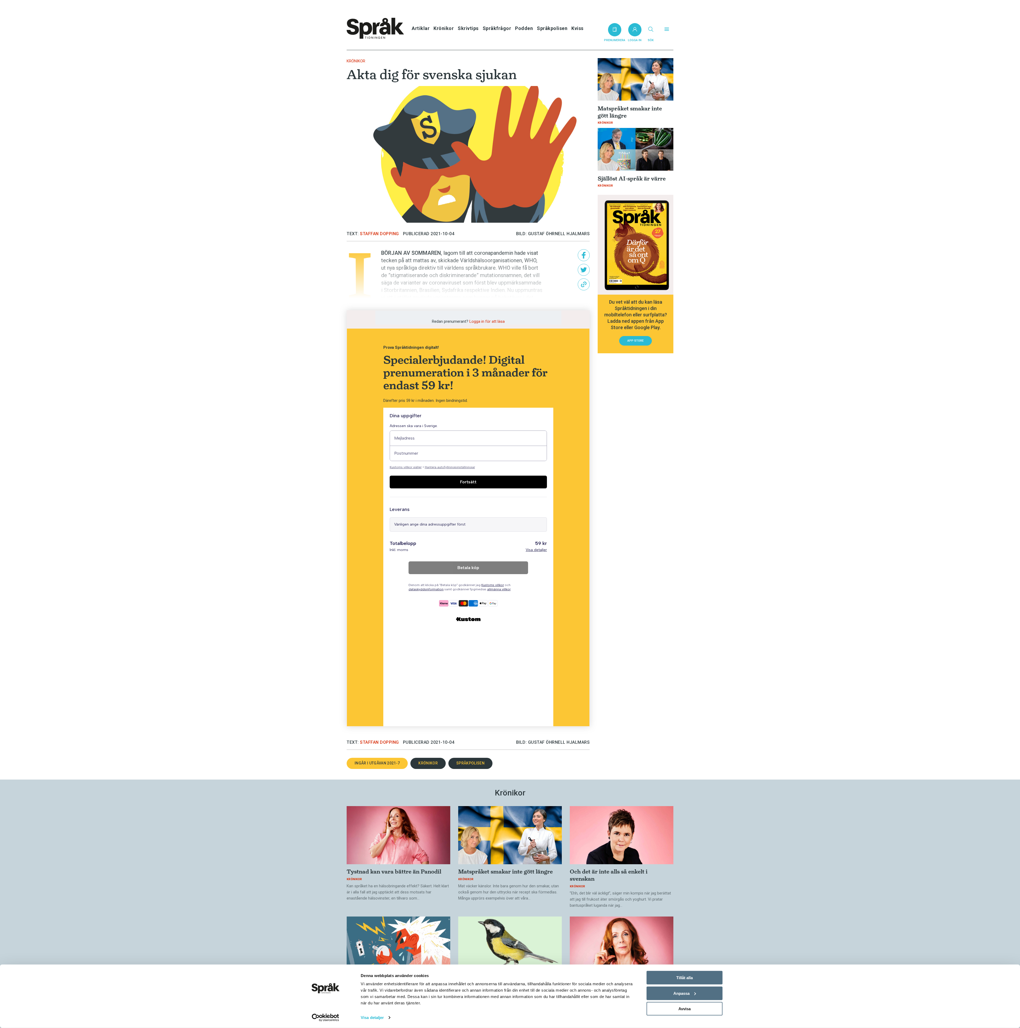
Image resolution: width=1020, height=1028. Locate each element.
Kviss (577, 28)
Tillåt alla (684, 977)
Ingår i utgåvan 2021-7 (377, 763)
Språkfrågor (497, 28)
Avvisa (684, 1009)
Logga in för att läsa (487, 321)
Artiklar (421, 28)
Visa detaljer (372, 1017)
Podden (524, 28)
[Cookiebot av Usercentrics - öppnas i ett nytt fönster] (325, 1018)
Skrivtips (468, 28)
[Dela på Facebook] (584, 255)
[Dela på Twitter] (584, 270)
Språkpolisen (552, 28)
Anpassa (681, 993)
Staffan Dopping (379, 233)
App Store (635, 340)
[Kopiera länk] (584, 284)
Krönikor (444, 28)
